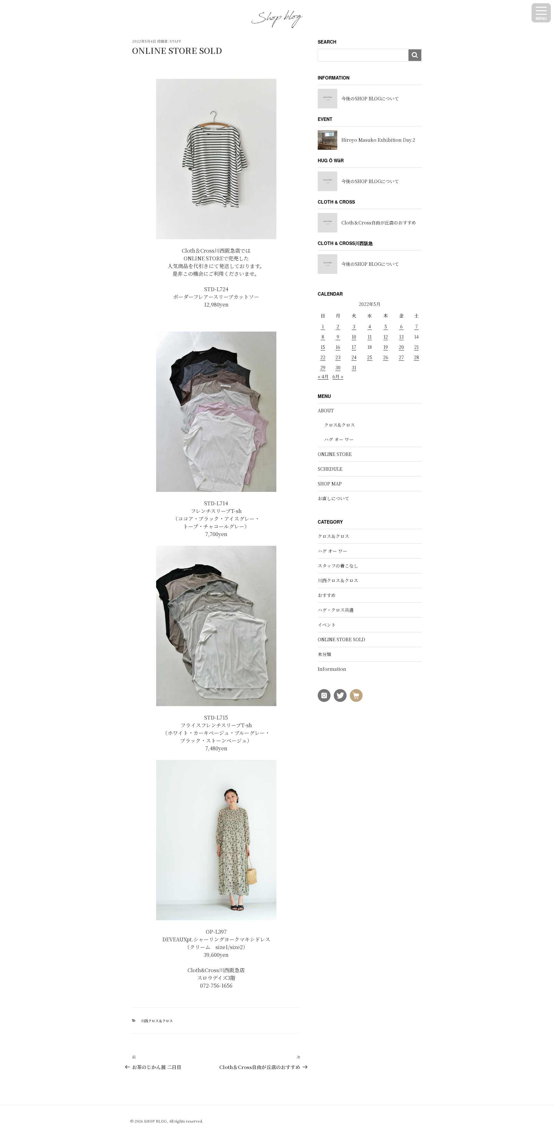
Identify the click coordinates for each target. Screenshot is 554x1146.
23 (337, 357)
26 (385, 357)
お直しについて (333, 498)
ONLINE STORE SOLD (341, 639)
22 (322, 357)
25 (369, 357)
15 (323, 347)
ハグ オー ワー (339, 439)
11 (370, 336)
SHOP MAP (330, 483)
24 (354, 357)
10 (354, 336)
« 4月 (323, 376)
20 (401, 347)
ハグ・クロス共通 (336, 610)
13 (401, 336)
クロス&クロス (339, 425)
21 (416, 347)
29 (322, 367)
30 (337, 367)
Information (332, 669)
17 (354, 347)
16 (338, 347)
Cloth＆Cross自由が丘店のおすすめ (378, 222)
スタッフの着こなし (338, 565)
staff (175, 41)
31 (354, 367)
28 (416, 357)
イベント (327, 624)
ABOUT (326, 410)
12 (385, 336)
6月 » (337, 376)
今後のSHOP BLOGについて (370, 98)
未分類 (324, 654)
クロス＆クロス (333, 536)
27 (401, 357)
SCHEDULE (330, 469)
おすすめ (327, 595)
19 (385, 347)
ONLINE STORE (335, 454)
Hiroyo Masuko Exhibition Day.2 (378, 140)
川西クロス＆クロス (157, 1020)
